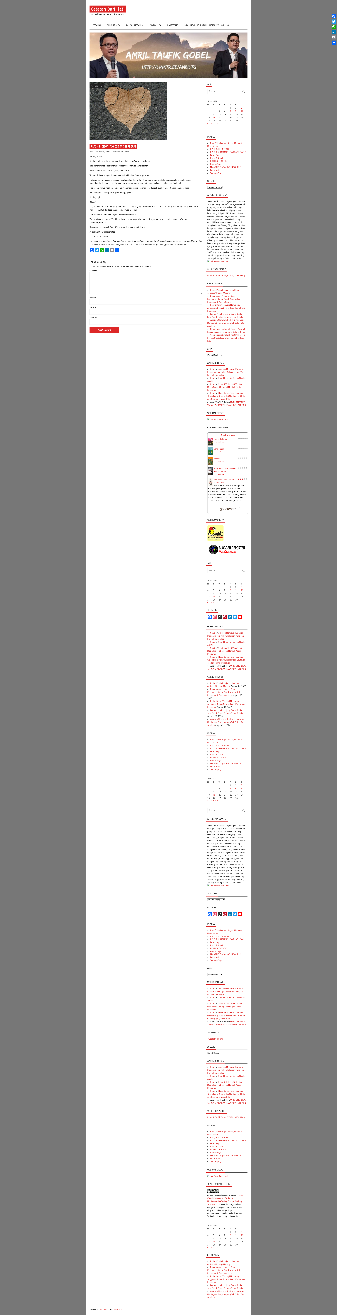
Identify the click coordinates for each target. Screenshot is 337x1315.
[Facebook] (333, 16)
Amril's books (228, 435)
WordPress (104, 1309)
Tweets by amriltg (215, 1039)
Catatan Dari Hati (107, 9)
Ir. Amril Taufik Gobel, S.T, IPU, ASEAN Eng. (226, 276)
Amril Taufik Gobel (121, 151)
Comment (95, 271)
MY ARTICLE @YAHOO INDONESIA (225, 167)
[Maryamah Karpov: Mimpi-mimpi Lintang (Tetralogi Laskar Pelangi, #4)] (210, 474)
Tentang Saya (113, 25)
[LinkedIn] (333, 32)
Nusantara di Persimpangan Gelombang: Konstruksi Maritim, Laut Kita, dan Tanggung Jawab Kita (226, 396)
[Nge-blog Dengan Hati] (210, 485)
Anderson (117, 1309)
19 (214, 117)
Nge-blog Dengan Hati (224, 480)
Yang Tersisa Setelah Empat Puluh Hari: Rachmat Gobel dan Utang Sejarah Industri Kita (226, 338)
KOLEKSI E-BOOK (218, 161)
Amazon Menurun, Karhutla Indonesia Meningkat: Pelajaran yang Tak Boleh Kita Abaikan (225, 323)
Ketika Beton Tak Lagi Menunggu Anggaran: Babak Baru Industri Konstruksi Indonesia (226, 308)
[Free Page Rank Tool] (217, 419)
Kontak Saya (155, 25)
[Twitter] (333, 21)
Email (93, 308)
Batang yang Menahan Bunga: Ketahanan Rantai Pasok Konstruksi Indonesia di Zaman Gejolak (223, 299)
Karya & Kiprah (133, 25)
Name (93, 298)
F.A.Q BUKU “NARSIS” (219, 149)
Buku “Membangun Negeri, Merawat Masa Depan (206, 25)
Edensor (217, 459)
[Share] (333, 42)
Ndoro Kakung (220, 482)
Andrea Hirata (220, 442)
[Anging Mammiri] (215, 541)
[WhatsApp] (333, 26)
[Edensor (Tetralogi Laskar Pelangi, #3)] (210, 465)
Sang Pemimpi (220, 449)
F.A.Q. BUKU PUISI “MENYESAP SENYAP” (228, 152)
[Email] (333, 37)
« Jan (209, 123)
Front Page (215, 155)
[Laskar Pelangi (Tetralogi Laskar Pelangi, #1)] (210, 445)
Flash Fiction (97, 86)
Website (93, 318)
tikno (212, 369)
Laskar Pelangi (220, 439)
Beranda (97, 25)
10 (242, 111)
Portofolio (172, 25)
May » (215, 123)
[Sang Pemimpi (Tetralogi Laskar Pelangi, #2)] (210, 455)
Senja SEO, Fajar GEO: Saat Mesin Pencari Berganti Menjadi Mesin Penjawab (224, 387)
